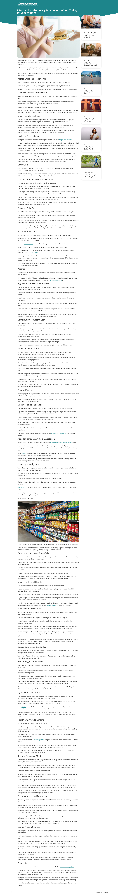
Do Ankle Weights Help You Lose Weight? (90, 35)
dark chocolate (28, 244)
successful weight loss (67, 867)
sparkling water (39, 740)
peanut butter (33, 252)
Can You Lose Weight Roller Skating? (88, 91)
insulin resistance (52, 605)
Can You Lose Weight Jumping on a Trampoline (91, 119)
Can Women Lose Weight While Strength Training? (90, 63)
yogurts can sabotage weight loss (61, 443)
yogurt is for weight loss (59, 433)
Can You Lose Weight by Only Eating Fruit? (89, 147)
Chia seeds (21, 487)
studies (24, 453)
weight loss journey (65, 140)
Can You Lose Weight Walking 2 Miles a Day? (90, 175)
